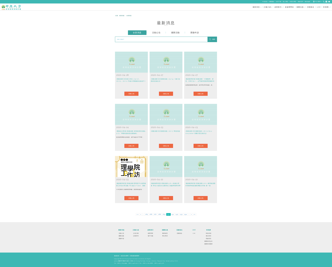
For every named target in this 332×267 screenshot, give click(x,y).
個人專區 (285, 1)
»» (194, 214)
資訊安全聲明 (125, 255)
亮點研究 (208, 238)
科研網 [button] (325, 7)
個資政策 (116, 255)
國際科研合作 (208, 241)
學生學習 (165, 236)
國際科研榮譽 (208, 244)
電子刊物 (150, 236)
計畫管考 (136, 236)
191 (172, 214)
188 (159, 214)
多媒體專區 (289, 7)
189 (164, 214)
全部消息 (129, 15)
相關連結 (271, 1)
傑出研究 (208, 236)
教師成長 (165, 233)
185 (146, 214)
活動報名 (310, 7)
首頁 (116, 15)
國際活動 (175, 32)
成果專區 (150, 233)
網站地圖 (307, 1)
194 (185, 214)
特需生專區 (293, 1)
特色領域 (208, 233)
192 (177, 214)
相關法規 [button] (300, 7)
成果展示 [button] (277, 7)
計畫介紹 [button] (267, 7)
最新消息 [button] (256, 7)
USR (319, 7)
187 (155, 214)
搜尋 (213, 39)
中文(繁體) (318, 1)
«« (138, 214)
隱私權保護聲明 (134, 255)
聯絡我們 (300, 1)
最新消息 (121, 15)
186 (151, 214)
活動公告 (156, 32)
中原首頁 (264, 1)
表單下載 (278, 1)
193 (181, 214)
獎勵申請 (194, 32)
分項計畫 (136, 233)
